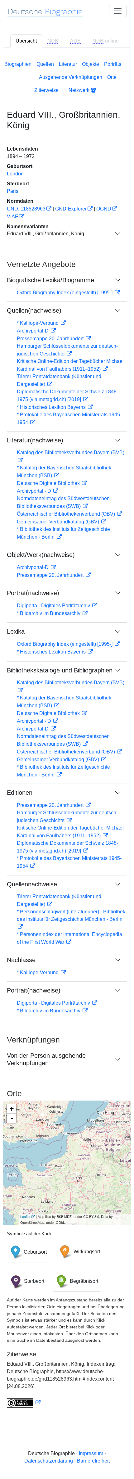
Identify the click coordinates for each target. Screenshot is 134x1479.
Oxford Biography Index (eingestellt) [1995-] (65, 292)
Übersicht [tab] (26, 40)
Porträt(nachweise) (33, 593)
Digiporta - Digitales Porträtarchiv (54, 605)
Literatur (68, 64)
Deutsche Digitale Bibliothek (49, 483)
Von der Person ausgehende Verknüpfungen (46, 1059)
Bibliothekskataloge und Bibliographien (59, 670)
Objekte (90, 64)
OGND (103, 208)
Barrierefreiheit (93, 1460)
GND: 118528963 (26, 208)
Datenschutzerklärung (48, 1460)
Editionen (19, 792)
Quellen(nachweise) (34, 310)
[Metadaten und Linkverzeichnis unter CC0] (24, 1402)
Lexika (16, 631)
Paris (12, 191)
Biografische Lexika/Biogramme (50, 280)
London (15, 173)
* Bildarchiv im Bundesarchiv (49, 613)
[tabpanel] (67, 733)
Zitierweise (46, 90)
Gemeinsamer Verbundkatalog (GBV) (58, 521)
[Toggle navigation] (118, 11)
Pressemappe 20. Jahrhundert (51, 338)
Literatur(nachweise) (35, 440)
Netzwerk (80, 90)
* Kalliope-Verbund (38, 323)
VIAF (12, 216)
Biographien (17, 64)
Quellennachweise (32, 884)
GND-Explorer (71, 208)
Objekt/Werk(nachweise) (41, 554)
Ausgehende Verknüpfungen (70, 77)
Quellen (45, 64)
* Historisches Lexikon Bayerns (52, 407)
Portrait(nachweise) (33, 990)
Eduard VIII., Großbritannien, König (45, 233)
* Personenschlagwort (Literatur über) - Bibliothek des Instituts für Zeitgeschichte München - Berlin (71, 915)
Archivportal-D (33, 330)
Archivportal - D (34, 491)
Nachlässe (21, 960)
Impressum (91, 1453)
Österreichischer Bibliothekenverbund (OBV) (66, 514)
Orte (112, 77)
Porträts (112, 64)
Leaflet (25, 1216)
